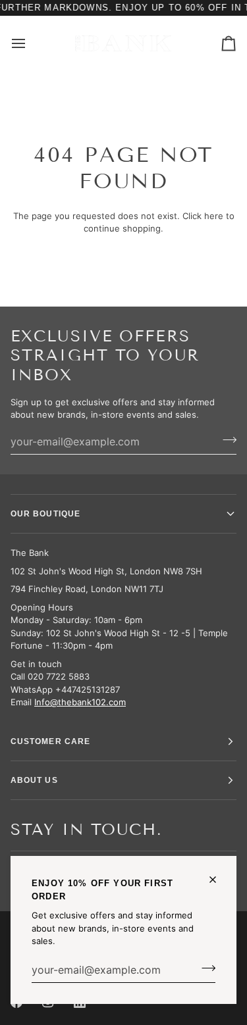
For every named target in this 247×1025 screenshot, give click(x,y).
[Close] (218, 879)
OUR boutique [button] (45, 513)
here (213, 216)
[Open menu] (30, 43)
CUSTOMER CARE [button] (50, 741)
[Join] (204, 968)
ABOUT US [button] (34, 780)
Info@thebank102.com (80, 702)
